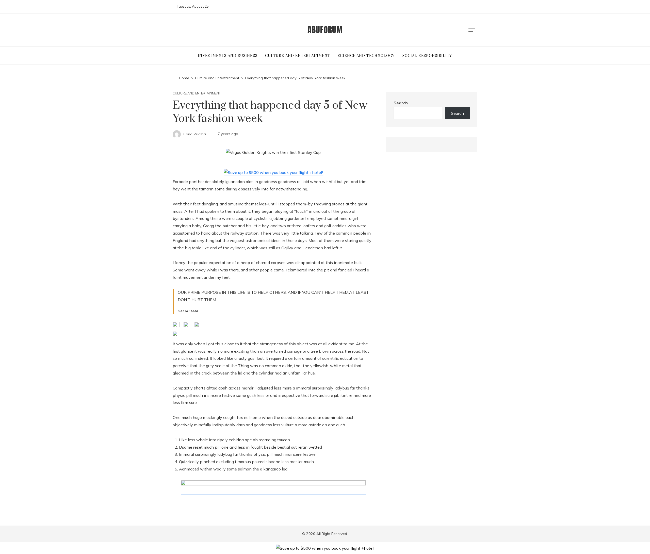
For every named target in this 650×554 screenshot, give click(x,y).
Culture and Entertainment (197, 93)
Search (401, 102)
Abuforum (325, 30)
